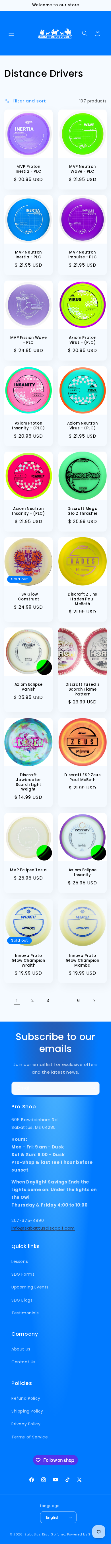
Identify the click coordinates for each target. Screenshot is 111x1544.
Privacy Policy (25, 1424)
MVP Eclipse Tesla (28, 870)
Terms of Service (29, 1437)
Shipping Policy (27, 1411)
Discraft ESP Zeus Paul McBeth (82, 778)
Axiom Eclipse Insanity (83, 873)
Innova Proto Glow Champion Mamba (82, 961)
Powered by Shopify (84, 1534)
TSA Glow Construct (28, 597)
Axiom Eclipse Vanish (29, 687)
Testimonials (25, 1313)
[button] (11, 33)
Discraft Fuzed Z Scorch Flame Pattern (82, 689)
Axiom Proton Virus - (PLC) (82, 340)
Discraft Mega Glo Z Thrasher (82, 511)
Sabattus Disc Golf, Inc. (45, 1534)
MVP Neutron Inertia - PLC (28, 255)
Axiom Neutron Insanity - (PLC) (28, 511)
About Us (20, 1349)
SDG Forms (22, 1274)
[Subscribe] (93, 1088)
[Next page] (94, 1001)
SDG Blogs (21, 1300)
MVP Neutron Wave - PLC (82, 169)
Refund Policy (25, 1398)
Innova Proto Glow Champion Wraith (28, 961)
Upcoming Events (30, 1287)
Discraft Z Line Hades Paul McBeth (82, 599)
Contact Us (23, 1362)
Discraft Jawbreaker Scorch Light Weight (28, 782)
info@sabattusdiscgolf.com (43, 1228)
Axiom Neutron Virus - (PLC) (82, 426)
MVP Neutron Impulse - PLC (82, 255)
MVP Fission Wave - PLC (28, 340)
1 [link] (17, 1001)
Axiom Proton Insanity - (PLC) (28, 426)
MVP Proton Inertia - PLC (29, 169)
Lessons (19, 1261)
